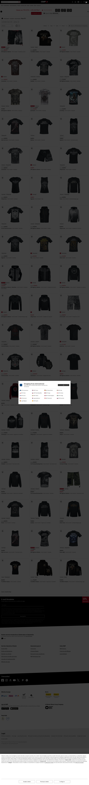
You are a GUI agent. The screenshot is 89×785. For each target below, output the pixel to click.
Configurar (62, 781)
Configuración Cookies (49, 762)
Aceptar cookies (27, 781)
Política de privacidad (79, 762)
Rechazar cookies (44, 781)
